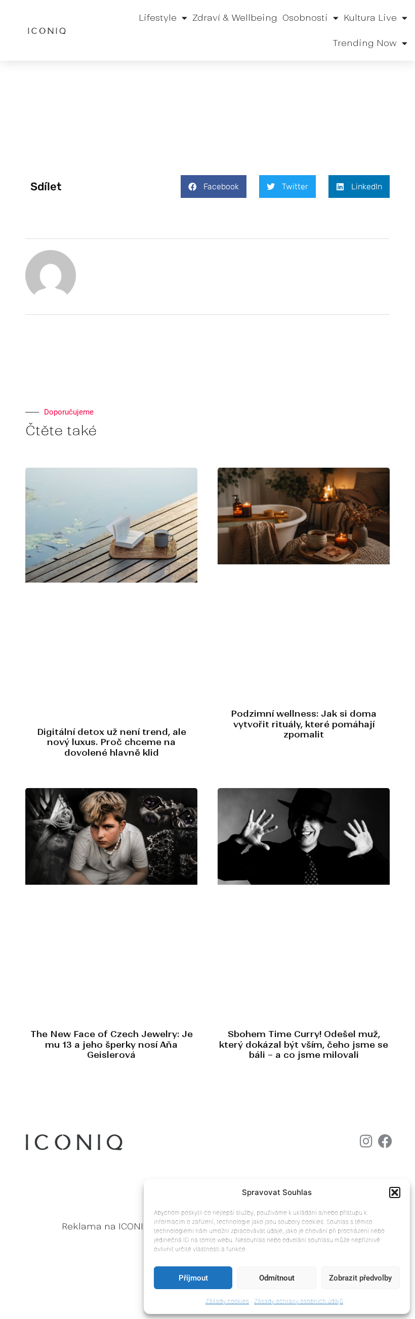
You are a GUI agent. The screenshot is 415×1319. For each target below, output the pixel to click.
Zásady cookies (227, 1301)
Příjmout (193, 1278)
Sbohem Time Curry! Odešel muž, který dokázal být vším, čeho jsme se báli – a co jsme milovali (303, 1044)
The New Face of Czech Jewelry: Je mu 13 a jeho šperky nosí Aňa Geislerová (111, 1044)
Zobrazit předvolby (360, 1278)
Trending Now (365, 43)
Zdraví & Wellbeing (234, 17)
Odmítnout (277, 1278)
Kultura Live (370, 17)
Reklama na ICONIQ (106, 1226)
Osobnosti (305, 17)
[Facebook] (385, 1141)
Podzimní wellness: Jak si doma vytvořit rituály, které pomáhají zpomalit (304, 724)
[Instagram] (366, 1141)
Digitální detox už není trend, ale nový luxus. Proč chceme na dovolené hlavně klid (111, 742)
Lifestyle (158, 17)
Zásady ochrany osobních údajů (298, 1301)
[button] (395, 1192)
